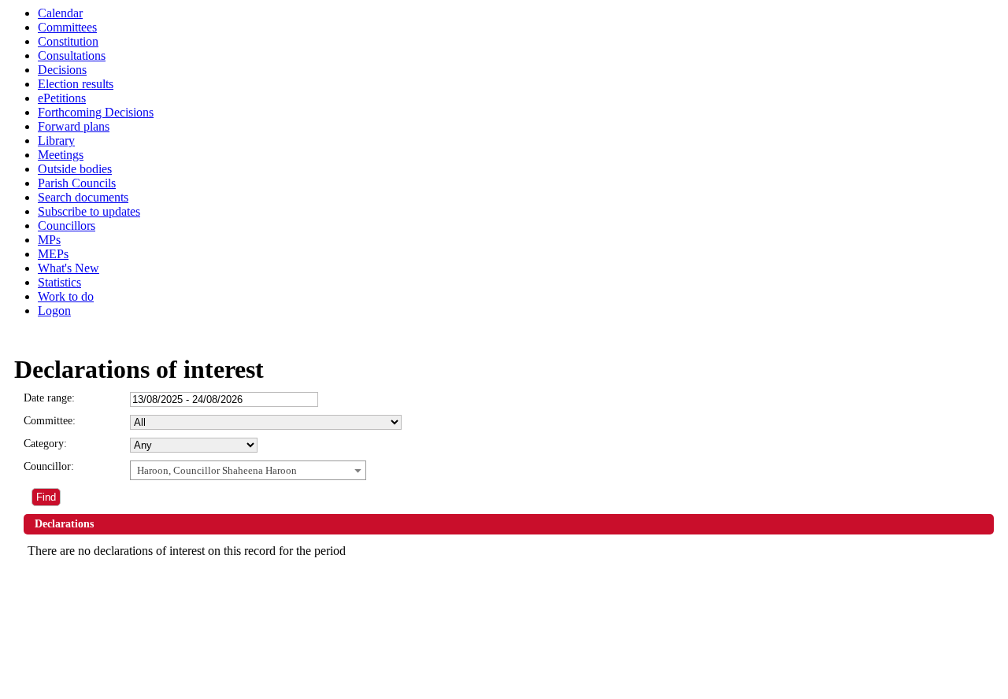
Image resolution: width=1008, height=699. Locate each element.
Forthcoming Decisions (96, 112)
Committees (67, 27)
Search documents (83, 197)
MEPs (53, 254)
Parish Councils (77, 183)
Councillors (66, 225)
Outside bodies (75, 169)
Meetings (60, 154)
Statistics (59, 282)
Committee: (50, 421)
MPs (49, 239)
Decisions (62, 69)
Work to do (66, 296)
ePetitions (62, 98)
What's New (68, 268)
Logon (54, 310)
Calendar (60, 13)
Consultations (72, 55)
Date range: (49, 398)
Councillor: (49, 466)
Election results (75, 84)
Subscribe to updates (89, 211)
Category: (45, 443)
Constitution (68, 41)
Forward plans (73, 126)
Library (56, 140)
